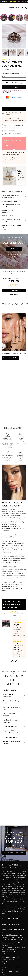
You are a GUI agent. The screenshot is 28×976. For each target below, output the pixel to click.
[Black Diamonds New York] (14, 8)
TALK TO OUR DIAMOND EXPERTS (14, 853)
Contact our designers (8, 162)
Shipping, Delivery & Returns (11, 201)
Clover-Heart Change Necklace (20, 172)
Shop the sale (14, 249)
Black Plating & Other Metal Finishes (11, 220)
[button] (22, 8)
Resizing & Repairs (8, 216)
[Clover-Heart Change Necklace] (9, 176)
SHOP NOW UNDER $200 (10, 358)
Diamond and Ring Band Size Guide (11, 226)
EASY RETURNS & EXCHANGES (12, 924)
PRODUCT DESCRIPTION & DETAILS (12, 192)
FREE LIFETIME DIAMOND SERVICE (13, 919)
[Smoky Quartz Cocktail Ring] (5, 52)
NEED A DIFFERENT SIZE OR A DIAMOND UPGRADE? (10, 196)
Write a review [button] (14, 290)
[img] (14, 612)
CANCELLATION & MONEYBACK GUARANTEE (11, 206)
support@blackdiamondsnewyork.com (12, 935)
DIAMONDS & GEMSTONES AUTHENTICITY (9, 211)
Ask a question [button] (14, 294)
